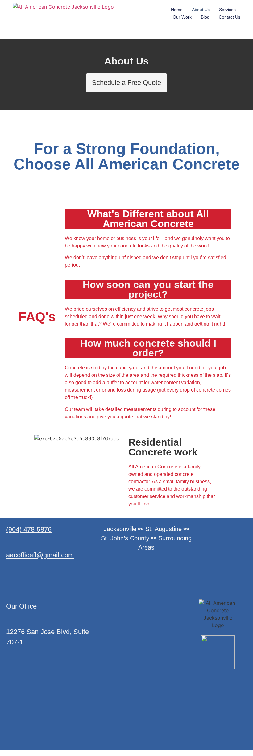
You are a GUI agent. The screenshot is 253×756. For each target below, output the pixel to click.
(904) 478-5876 (29, 529)
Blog (205, 17)
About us (201, 9)
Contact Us (229, 17)
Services (227, 9)
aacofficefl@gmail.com (40, 555)
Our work (182, 17)
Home (177, 9)
